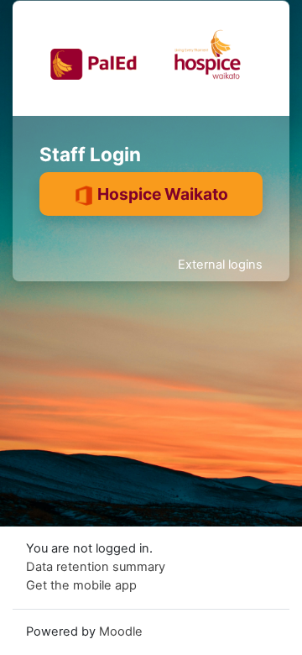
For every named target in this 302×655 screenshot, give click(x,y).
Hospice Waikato (161, 194)
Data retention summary (95, 566)
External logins (220, 264)
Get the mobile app (81, 585)
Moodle (121, 631)
